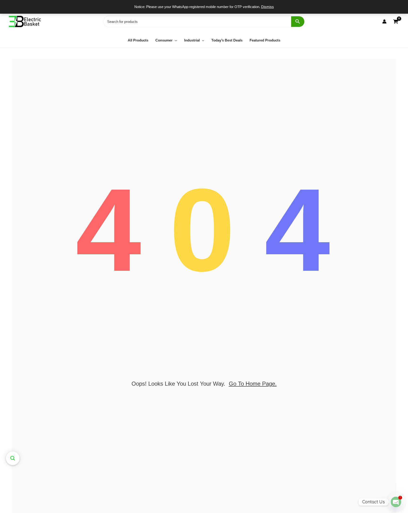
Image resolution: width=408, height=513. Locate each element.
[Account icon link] (384, 21)
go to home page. (253, 383)
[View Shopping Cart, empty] (395, 21)
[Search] (297, 21)
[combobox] (204, 21)
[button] (175, 40)
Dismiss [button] (267, 7)
